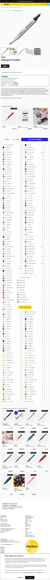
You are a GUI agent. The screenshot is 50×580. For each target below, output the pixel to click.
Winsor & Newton (29, 535)
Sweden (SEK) (22, 280)
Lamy (26, 531)
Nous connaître (3, 519)
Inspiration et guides (5, 524)
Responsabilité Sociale (5, 526)
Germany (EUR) (22, 294)
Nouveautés (28, 524)
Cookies (2, 532)
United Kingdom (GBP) (23, 299)
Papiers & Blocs (28, 521)
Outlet (26, 523)
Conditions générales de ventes (7, 528)
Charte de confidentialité (6, 529)
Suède (1, 548)
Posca (26, 533)
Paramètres (20, 577)
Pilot (26, 530)
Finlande (2, 552)
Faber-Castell (28, 532)
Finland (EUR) (22, 287)
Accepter (30, 577)
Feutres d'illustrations (17, 10)
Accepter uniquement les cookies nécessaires (33, 572)
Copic (3, 57)
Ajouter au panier (34, 139)
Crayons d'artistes (8, 10)
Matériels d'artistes (29, 517)
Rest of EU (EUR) (22, 302)
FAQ (1, 518)
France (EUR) (21, 292)
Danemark (2, 551)
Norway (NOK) (22, 282)
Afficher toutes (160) (30, 536)
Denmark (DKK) (22, 285)
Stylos (3, 10)
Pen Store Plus (3, 523)
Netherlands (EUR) (23, 297)
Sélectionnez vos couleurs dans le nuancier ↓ (12, 72)
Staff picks (27, 526)
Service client (3, 517)
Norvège (2, 549)
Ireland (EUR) (21, 289)
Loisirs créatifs (28, 518)
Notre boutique (4, 521)
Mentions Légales (4, 531)
